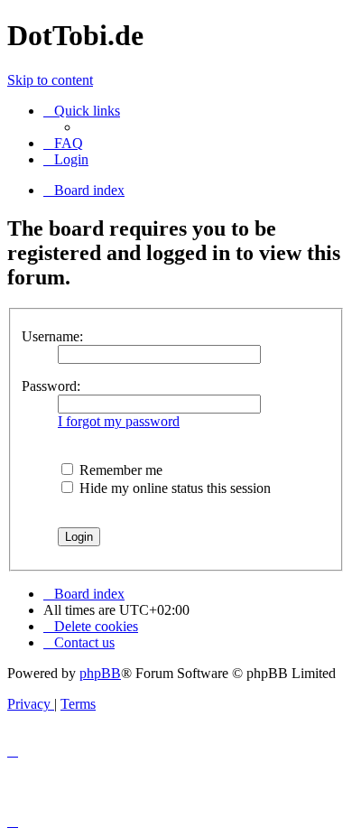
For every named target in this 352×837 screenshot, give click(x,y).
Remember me (119, 470)
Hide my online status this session (173, 488)
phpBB (100, 673)
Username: (52, 336)
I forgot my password (119, 421)
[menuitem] (63, 143)
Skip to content (50, 80)
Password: (51, 386)
